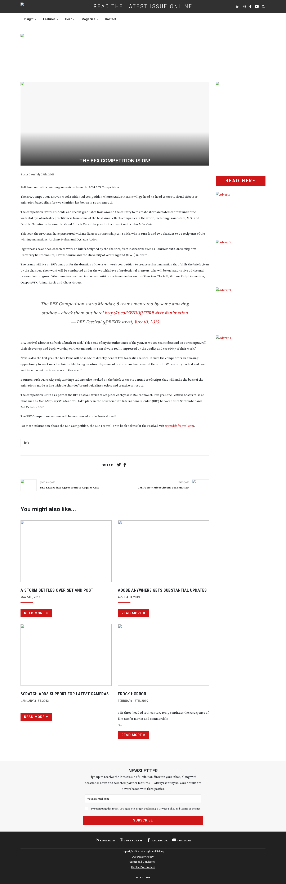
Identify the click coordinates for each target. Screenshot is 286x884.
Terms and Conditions (143, 861)
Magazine (88, 19)
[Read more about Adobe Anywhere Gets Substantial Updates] (163, 551)
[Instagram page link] (244, 6)
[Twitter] (118, 465)
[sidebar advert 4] (240, 385)
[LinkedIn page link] (238, 6)
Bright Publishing (154, 851)
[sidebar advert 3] (240, 308)
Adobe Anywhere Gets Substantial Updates (162, 590)
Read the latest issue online (143, 6)
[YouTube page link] (257, 6)
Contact (110, 19)
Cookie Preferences (143, 866)
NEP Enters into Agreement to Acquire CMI (69, 487)
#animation (176, 312)
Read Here (240, 181)
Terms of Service (190, 808)
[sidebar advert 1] (240, 213)
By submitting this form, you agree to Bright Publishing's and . (146, 808)
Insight (28, 19)
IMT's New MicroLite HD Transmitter (163, 487)
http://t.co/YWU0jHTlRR (129, 312)
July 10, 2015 (146, 321)
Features (49, 19)
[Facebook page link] (250, 6)
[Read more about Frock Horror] (163, 655)
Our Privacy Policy (142, 856)
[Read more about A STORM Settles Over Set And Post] (66, 551)
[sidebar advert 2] (240, 260)
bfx (27, 443)
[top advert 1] (143, 53)
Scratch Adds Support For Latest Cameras (65, 693)
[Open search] (263, 6)
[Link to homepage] (35, 6)
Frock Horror (132, 693)
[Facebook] (124, 465)
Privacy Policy (167, 808)
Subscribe (143, 820)
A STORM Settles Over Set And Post (57, 590)
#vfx (159, 312)
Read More (34, 613)
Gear (68, 19)
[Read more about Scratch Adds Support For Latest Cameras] (66, 655)
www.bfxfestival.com (179, 425)
